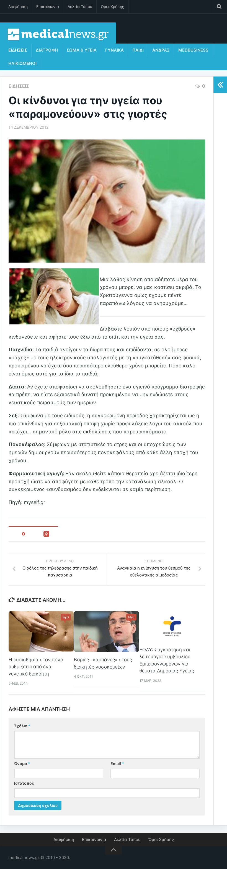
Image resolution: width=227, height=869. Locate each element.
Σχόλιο (22, 725)
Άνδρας (161, 50)
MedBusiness (193, 50)
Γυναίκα (114, 50)
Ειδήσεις (17, 50)
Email (117, 763)
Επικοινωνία (47, 6)
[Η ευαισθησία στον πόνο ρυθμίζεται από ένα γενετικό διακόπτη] (41, 631)
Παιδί (138, 50)
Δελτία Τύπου (80, 6)
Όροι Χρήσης (112, 6)
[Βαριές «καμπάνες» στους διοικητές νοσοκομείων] (106, 631)
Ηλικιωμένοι (22, 63)
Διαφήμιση (18, 6)
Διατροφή (47, 50)
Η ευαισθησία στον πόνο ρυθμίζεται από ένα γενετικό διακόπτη (36, 667)
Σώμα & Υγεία (81, 50)
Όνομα (22, 763)
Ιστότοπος (24, 783)
